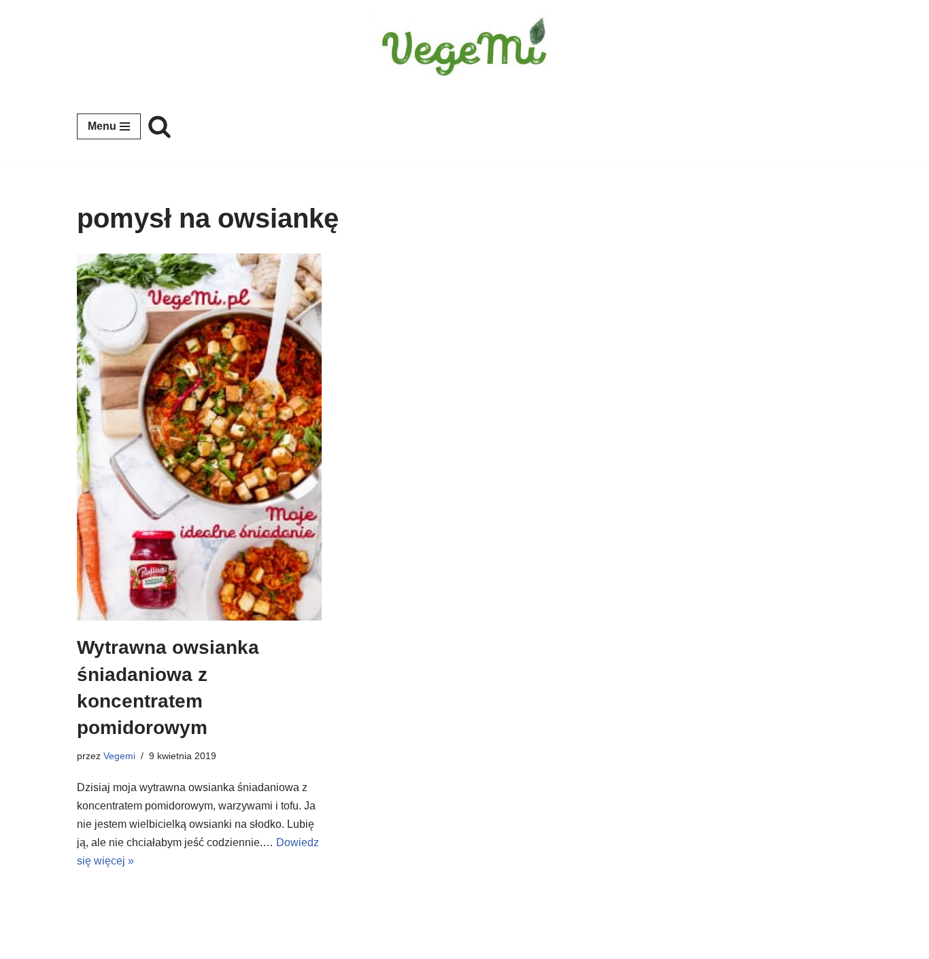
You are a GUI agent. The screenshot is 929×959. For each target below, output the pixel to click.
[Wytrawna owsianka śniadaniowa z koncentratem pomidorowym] (199, 437)
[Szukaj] (159, 126)
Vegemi (119, 755)
